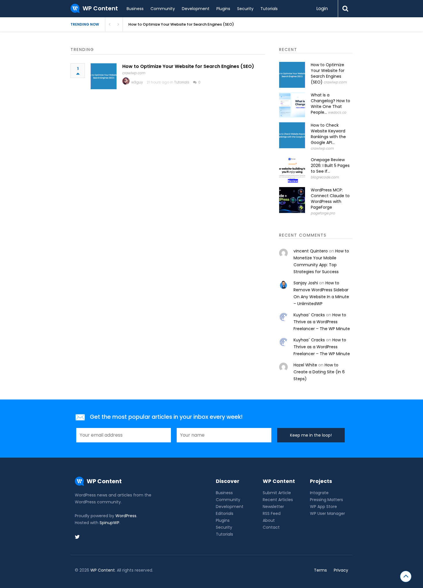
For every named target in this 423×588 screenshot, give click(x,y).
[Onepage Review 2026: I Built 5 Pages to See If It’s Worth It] (292, 170)
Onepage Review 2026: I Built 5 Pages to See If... (330, 165)
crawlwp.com (133, 73)
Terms (320, 570)
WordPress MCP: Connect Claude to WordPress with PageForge (330, 198)
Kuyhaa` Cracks (309, 315)
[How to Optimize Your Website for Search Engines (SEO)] (104, 76)
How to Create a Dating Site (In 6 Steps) (319, 372)
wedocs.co (337, 112)
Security (245, 9)
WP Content (102, 570)
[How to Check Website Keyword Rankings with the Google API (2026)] (292, 135)
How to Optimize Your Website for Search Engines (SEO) (181, 24)
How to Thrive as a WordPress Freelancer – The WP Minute (322, 322)
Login (322, 8)
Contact (271, 527)
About (269, 520)
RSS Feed (272, 513)
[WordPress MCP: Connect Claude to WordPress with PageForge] (292, 200)
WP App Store (323, 506)
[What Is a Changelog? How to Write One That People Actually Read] (292, 105)
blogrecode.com (325, 177)
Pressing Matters (326, 500)
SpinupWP (109, 523)
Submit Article (277, 493)
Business (135, 9)
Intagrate (319, 493)
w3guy (137, 82)
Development (195, 9)
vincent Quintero (311, 251)
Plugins (223, 9)
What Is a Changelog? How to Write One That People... (330, 103)
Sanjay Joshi (306, 283)
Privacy (341, 570)
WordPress (125, 516)
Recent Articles (278, 500)
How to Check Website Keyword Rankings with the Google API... (328, 133)
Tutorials (269, 9)
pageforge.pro (323, 213)
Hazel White (305, 365)
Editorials (224, 513)
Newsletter (273, 506)
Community (162, 9)
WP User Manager (327, 513)
